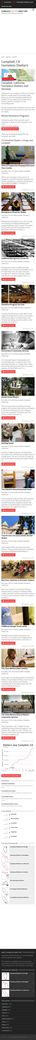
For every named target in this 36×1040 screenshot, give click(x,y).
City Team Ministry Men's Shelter (14, 668)
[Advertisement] (18, 35)
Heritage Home (7, 443)
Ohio (3, 1016)
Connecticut (5, 1030)
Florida (4, 1013)
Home (2, 57)
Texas (3, 1022)
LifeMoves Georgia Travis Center (14, 626)
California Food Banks (7, 783)
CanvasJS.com (31, 770)
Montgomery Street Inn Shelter (13, 212)
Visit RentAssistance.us (10, 129)
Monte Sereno (15, 818)
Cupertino (14, 832)
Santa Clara (14, 827)
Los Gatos (14, 823)
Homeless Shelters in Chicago (19, 847)
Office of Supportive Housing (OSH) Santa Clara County (18, 166)
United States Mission (10, 396)
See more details (9, 187)
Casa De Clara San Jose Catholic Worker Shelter (17, 536)
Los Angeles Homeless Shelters (19, 897)
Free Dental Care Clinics (8, 791)
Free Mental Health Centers (9, 804)
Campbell (14, 57)
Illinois (4, 1025)
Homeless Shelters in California (19, 863)
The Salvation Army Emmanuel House (16, 489)
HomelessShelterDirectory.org (17, 1037)
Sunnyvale (14, 836)
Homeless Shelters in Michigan (19, 855)
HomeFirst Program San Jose (12, 304)
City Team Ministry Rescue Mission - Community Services (15, 715)
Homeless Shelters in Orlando (19, 872)
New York (5, 1004)
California (8, 57)
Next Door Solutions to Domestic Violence (17, 580)
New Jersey (5, 1028)
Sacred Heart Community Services (15, 350)
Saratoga (13, 814)
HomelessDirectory (14, 11)
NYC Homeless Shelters (17, 880)
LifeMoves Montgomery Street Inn (15, 258)
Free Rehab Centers (7, 796)
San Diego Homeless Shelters (19, 889)
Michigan (4, 1010)
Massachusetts (6, 1019)
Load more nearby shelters (11, 776)
